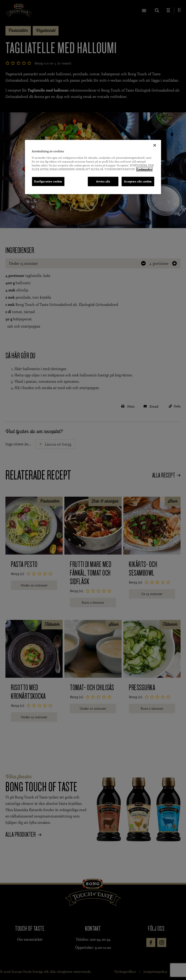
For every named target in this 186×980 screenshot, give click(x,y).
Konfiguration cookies (48, 181)
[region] (93, 167)
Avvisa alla (103, 181)
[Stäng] (155, 145)
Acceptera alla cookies (138, 181)
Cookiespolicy (144, 169)
